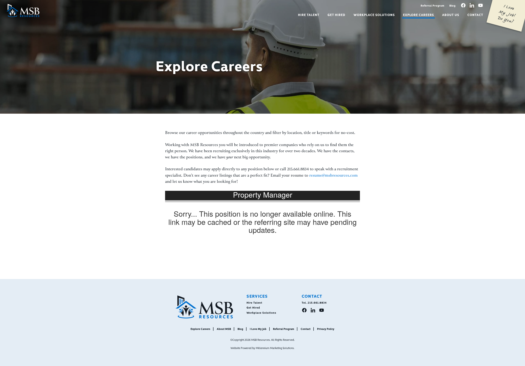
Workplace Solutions (374, 15)
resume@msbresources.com (333, 176)
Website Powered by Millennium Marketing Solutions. (262, 348)
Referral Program (432, 5)
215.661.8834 (317, 302)
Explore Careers (418, 15)
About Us (450, 15)
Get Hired (336, 15)
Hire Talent (308, 15)
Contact (475, 15)
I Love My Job (258, 329)
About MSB (224, 329)
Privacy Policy (325, 329)
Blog (452, 5)
